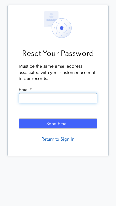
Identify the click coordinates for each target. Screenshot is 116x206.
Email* (25, 89)
